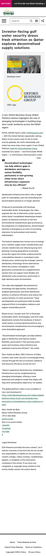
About (12, 542)
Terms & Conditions (33, 547)
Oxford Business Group (27, 148)
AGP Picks (5, 4)
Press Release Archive (26, 542)
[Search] (31, 20)
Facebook (6, 428)
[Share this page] (42, 21)
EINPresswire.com (35, 133)
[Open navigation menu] (4, 21)
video (12, 148)
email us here (7, 419)
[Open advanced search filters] (36, 20)
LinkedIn (5, 425)
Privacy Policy (34, 552)
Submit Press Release (14, 547)
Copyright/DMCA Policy (16, 552)
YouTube (5, 431)
